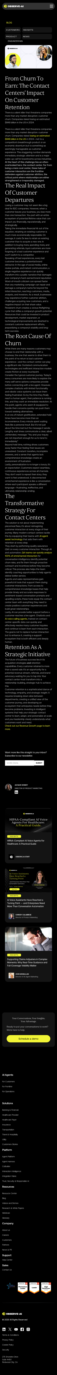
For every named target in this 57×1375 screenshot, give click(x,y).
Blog (9, 22)
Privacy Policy (8, 1340)
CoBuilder (6, 1166)
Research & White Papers (13, 1208)
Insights (28, 30)
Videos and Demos (10, 1203)
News (26, 36)
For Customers (8, 1081)
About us (6, 1230)
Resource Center (9, 1193)
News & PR (7, 1250)
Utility (4, 1139)
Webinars (6, 1213)
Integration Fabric (9, 1176)
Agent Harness (8, 1161)
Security (5, 1350)
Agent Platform (8, 1156)
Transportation (8, 1130)
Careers (5, 1235)
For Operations (8, 1091)
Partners (5, 1245)
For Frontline (7, 1086)
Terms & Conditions (10, 1335)
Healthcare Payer (9, 1120)
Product (11, 36)
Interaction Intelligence (11, 1171)
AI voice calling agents (16, 619)
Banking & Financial (10, 1110)
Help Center (7, 1260)
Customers (13, 30)
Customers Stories (10, 1144)
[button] (51, 6)
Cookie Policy (8, 1345)
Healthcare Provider (10, 1115)
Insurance (6, 1125)
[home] (14, 6)
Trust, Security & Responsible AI (15, 1181)
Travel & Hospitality (10, 1134)
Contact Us (7, 1270)
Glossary (5, 1218)
